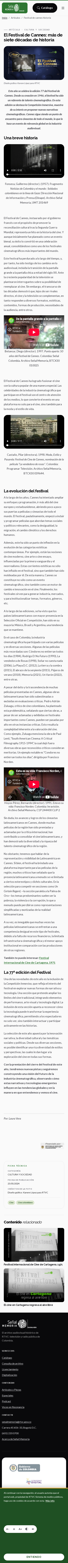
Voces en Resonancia (13, 1407)
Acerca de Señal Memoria (16, 1438)
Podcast (6, 1401)
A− (7, 1528)
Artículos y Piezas (11, 1389)
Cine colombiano (25, 1202)
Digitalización (9, 1374)
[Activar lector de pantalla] (33, 1529)
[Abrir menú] (63, 8)
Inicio (4, 17)
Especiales (7, 1395)
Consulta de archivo (12, 1363)
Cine (11, 1202)
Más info (50, 1500)
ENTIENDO (34, 1556)
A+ (20, 1528)
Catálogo (47, 8)
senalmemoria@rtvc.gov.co (16, 1421)
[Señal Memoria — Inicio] (15, 8)
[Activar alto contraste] (27, 1529)
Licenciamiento (10, 1369)
